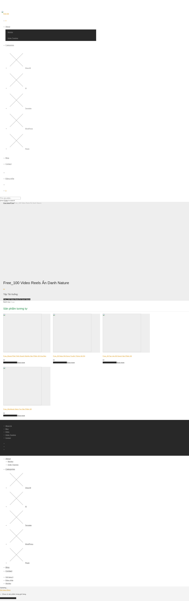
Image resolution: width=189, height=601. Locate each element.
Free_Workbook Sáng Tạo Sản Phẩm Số (17, 409)
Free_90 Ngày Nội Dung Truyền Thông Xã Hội (69, 356)
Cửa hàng (6, 203)
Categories (9, 45)
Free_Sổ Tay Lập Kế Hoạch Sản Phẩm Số (117, 356)
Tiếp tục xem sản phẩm (8, 598)
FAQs (7, 432)
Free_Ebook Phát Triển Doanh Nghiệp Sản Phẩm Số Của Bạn (24, 356)
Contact (8, 164)
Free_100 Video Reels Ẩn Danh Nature (16, 299)
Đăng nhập (9, 179)
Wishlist (10, 32)
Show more (21, 362)
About (7, 27)
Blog (7, 158)
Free (12, 203)
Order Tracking (13, 38)
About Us (8, 426)
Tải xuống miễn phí (10, 362)
